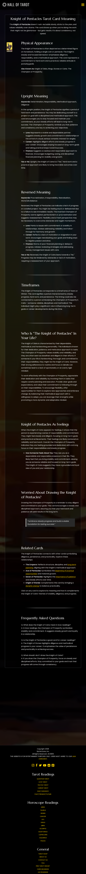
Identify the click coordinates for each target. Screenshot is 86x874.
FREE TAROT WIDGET (43, 866)
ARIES (43, 807)
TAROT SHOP (42, 854)
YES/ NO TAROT (43, 785)
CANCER (43, 816)
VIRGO (43, 822)
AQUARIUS (43, 838)
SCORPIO (43, 829)
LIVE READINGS (43, 872)
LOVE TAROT (43, 782)
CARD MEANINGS (43, 869)
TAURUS (43, 810)
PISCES (43, 841)
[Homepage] (16, 7)
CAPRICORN (43, 835)
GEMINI (43, 813)
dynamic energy (32, 586)
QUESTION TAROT (43, 779)
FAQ (43, 863)
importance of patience (66, 576)
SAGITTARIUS (42, 832)
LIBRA (43, 826)
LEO (43, 819)
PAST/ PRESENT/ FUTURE (43, 794)
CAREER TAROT (43, 788)
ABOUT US (43, 857)
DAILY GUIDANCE (43, 791)
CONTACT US (43, 860)
